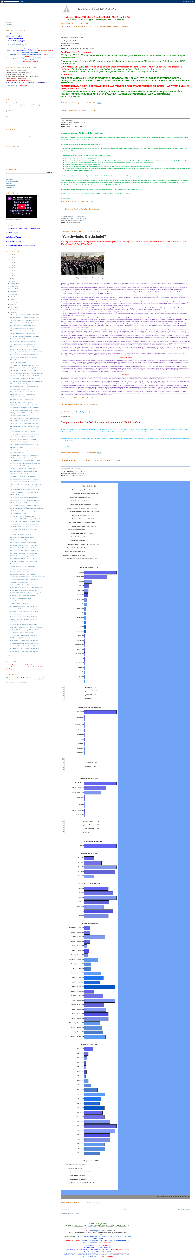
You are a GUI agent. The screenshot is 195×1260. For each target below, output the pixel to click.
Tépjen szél (10, 187)
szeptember (13, 291)
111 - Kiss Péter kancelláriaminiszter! (20, 532)
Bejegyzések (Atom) (73, 1213)
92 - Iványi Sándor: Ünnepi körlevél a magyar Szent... (24, 579)
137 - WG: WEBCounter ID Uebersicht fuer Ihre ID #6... (25, 463)
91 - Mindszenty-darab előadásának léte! (21, 582)
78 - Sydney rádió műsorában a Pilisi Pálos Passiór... (24, 617)
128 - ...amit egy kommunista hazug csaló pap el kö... (24, 487)
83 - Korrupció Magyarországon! (19, 603)
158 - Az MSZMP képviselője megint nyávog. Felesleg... (25, 410)
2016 (10, 260)
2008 (10, 281)
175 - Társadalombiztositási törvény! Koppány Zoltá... (24, 368)
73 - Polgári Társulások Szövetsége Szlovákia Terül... (24, 630)
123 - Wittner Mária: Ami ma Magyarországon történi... (25, 500)
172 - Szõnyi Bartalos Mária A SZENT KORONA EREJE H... (26, 373)
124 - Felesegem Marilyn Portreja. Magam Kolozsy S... (25, 497)
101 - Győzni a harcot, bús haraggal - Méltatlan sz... (24, 556)
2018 (10, 255)
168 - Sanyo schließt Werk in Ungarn (20, 384)
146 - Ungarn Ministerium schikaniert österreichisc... (24, 439)
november (13, 286)
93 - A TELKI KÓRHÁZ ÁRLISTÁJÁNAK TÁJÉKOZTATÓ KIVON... (28, 577)
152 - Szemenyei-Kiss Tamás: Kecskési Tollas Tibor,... (24, 426)
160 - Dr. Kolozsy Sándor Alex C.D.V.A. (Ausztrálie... (24, 405)
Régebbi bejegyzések (184, 1210)
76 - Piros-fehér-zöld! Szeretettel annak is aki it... (23, 622)
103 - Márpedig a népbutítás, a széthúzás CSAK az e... (24, 553)
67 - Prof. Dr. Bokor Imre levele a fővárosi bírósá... (23, 646)
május (12, 302)
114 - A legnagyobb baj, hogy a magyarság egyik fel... (24, 524)
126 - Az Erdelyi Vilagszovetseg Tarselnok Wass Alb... (24, 492)
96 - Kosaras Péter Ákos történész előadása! (21, 569)
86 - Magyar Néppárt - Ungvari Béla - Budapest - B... (24, 595)
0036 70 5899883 (93, 1228)
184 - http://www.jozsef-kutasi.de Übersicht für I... (23, 344)
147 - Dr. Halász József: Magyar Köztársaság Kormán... (24, 442)
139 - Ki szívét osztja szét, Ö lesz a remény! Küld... (23, 458)
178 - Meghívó (14, 360)
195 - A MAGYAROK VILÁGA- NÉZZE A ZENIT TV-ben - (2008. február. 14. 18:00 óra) (95, 26)
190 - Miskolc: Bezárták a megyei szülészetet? (22, 328)
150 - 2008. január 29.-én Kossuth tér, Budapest (23, 431)
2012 (10, 270)
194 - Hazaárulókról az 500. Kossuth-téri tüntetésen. (80, 110)
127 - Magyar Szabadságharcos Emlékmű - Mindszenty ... (25, 489)
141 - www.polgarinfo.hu (16, 452)
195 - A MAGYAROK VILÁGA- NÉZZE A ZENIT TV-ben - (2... (27, 315)
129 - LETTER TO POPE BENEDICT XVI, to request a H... (26, 484)
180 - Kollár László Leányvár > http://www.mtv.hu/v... (24, 354)
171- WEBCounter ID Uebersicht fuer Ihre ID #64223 (24, 376)
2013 (10, 268)
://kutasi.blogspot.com (99, 1244)
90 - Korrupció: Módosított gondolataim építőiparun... (25, 585)
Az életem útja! (12, 86)
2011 (10, 273)
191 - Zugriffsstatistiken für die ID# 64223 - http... (23, 325)
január (12, 312)
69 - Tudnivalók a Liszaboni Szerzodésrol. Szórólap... (24, 640)
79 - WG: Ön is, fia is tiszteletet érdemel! (21, 614)
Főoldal (125, 1210)
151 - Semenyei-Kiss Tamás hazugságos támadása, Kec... (25, 429)
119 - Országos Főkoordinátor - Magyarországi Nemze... (25, 511)
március (12, 307)
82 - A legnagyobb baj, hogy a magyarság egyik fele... (24, 606)
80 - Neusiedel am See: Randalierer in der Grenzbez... (24, 611)
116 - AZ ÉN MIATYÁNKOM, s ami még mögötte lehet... (25, 519)
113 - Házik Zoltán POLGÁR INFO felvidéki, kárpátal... (25, 527)
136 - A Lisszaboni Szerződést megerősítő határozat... (24, 466)
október (12, 289)
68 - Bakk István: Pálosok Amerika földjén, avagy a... (24, 643)
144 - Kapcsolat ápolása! (16, 447)
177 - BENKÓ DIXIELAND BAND (19, 362)
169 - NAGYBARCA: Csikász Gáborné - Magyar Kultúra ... (26, 381)
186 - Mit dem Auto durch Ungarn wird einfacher (23, 339)
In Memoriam (10, 185)
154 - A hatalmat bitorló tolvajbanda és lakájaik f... (24, 421)
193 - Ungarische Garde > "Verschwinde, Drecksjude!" (81, 209)
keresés (93, 1242)
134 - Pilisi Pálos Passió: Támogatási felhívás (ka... (23, 471)
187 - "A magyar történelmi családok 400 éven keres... (24, 336)
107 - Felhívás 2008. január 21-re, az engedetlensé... (24, 542)
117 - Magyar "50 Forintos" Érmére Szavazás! (22, 516)
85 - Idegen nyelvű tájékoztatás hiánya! (20, 598)
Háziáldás (9, 179)
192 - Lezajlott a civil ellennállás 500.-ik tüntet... (23, 323)
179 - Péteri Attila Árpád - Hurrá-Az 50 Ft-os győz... (24, 357)
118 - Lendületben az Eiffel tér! (18, 513)
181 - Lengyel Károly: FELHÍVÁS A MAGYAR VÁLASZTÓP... (27, 352)
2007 (10, 655)
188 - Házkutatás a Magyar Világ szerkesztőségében (24, 333)
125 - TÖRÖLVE (14, 495)
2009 (10, 278)
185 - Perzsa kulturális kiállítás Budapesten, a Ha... (23, 341)
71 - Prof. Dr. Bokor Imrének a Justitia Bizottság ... (23, 635)
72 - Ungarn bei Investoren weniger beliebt (21, 632)
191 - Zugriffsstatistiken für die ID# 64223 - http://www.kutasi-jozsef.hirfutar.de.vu (91, 460)
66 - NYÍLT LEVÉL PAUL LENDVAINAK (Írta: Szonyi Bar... (26, 648)
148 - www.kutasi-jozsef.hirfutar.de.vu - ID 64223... (23, 437)
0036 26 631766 (92, 1227)
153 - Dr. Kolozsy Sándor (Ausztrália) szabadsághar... (24, 423)
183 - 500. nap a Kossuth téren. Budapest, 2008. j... (23, 347)
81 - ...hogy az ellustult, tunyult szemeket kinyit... (23, 609)
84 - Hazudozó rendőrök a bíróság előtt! (20, 601)
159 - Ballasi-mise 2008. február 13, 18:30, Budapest (24, 407)
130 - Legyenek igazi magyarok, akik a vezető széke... (24, 482)
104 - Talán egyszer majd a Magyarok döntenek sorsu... (25, 550)
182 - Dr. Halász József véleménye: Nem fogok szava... (24, 349)
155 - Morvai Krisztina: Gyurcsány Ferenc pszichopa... (25, 418)
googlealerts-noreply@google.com (77, 216)
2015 (10, 262)
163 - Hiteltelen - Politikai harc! (18, 397)
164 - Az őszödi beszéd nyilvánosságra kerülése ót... (24, 394)
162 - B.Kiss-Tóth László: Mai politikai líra (21, 399)
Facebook (90, 1246)
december (13, 283)
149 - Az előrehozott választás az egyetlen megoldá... (24, 434)
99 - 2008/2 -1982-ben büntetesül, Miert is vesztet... (24, 561)
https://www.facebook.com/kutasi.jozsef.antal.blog (105, 1240)
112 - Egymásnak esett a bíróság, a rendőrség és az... (24, 529)
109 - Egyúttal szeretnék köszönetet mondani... (22, 537)
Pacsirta (8, 183)
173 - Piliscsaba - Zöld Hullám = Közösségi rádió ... (24, 370)
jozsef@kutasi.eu (98, 1231)
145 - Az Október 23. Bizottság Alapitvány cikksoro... (24, 444)
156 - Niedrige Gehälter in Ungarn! (19, 415)
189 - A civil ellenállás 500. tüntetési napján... (22, 331)
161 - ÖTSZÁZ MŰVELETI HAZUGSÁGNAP (22, 402)
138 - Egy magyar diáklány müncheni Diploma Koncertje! (26, 460)
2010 (10, 276)
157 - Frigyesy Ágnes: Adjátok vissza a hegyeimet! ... (24, 413)
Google (86, 1242)
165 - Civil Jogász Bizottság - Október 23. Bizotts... (24, 392)
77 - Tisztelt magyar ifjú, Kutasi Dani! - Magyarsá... (24, 619)
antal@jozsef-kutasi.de (77, 220)
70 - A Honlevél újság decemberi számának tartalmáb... (25, 638)
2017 (10, 257)
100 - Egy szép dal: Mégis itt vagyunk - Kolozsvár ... (24, 558)
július (12, 297)
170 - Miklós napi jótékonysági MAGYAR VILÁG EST (25, 378)
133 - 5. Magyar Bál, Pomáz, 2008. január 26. (22, 474)
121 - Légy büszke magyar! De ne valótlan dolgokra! (24, 505)
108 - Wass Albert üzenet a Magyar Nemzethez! (23, 540)
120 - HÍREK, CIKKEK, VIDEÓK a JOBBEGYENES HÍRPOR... (27, 508)
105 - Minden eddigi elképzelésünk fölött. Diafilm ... (24, 548)
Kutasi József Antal (97, 8)
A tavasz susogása (12, 181)
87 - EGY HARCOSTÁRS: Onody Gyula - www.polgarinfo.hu (26, 593)
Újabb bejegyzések (66, 1210)
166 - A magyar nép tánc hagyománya (20, 389)
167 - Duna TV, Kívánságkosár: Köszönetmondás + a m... (25, 386)
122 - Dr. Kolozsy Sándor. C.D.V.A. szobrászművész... (24, 503)
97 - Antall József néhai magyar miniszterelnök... (23, 566)
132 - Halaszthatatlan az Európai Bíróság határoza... (24, 476)
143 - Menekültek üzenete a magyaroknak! (21, 450)
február (12, 310)
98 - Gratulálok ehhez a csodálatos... (19, 564)
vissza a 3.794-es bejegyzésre (14, 219)
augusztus (13, 294)
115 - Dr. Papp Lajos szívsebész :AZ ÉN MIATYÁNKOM (25, 521)
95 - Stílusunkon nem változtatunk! (19, 572)
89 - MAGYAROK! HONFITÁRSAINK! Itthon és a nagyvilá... (26, 587)
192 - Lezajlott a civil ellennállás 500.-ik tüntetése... (80, 404)
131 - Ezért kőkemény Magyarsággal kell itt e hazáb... (24, 479)
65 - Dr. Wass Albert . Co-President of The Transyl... (24, 651)
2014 (10, 265)
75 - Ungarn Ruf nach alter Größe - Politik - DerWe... (24, 624)
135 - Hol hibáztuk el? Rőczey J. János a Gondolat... (24, 468)
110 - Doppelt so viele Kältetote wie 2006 (21, 534)
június (12, 299)
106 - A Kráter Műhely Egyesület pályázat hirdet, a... (24, 545)
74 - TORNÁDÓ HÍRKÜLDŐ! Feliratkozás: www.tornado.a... (26, 627)
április (12, 305)
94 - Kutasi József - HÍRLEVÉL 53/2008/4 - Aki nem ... (25, 574)
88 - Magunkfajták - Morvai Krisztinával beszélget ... (24, 590)
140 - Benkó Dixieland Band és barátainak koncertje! (24, 455)
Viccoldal (9, 24)
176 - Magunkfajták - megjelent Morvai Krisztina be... (24, 365)
